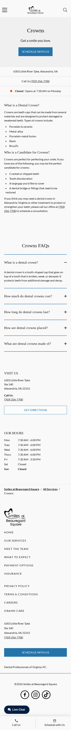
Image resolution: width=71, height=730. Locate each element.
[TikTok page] (46, 694)
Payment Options (18, 565)
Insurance (13, 573)
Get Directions (35, 410)
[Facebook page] (25, 694)
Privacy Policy (17, 586)
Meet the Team (16, 548)
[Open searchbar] (65, 10)
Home (9, 532)
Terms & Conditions (21, 594)
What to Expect (17, 557)
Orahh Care (14, 610)
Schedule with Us (35, 51)
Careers (11, 602)
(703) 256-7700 (40, 81)
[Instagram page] (35, 694)
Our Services (15, 540)
